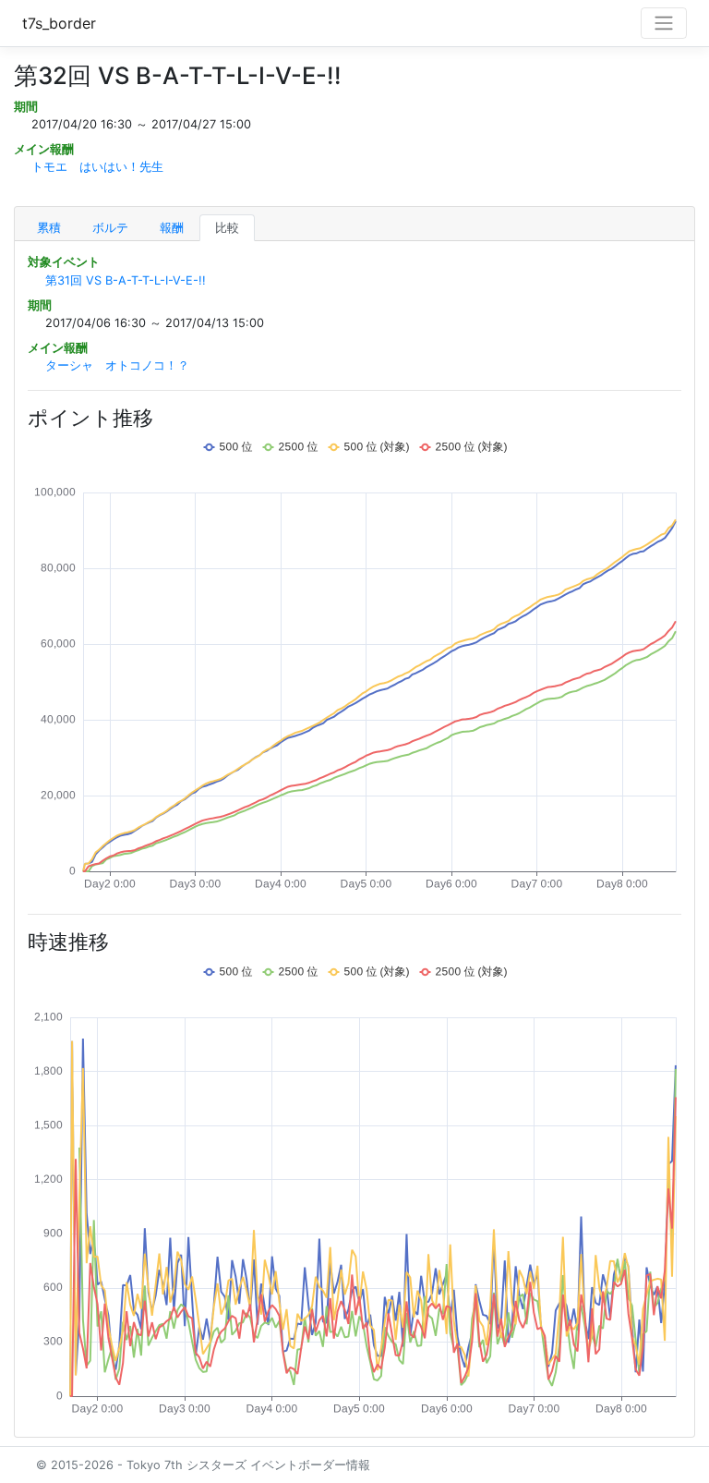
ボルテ (110, 228)
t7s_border (59, 23)
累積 (49, 228)
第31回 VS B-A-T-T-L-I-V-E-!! (125, 280)
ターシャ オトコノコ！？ (117, 365)
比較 (227, 228)
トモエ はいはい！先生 (97, 167)
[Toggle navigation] (664, 23)
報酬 (172, 228)
